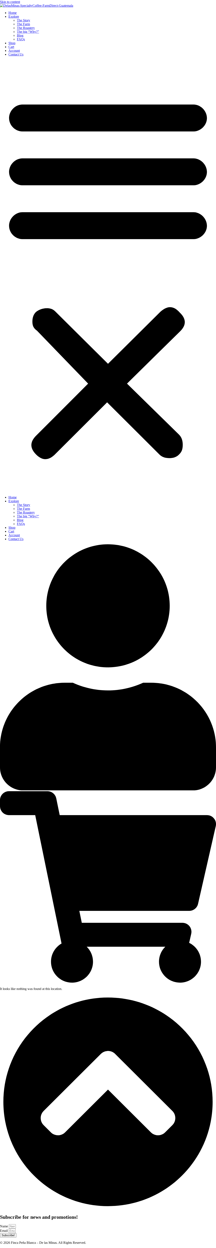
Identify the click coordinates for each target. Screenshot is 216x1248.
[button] (108, 276)
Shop (11, 43)
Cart (11, 47)
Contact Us (15, 54)
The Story (23, 20)
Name (4, 1226)
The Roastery (26, 28)
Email (4, 1230)
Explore (13, 16)
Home (12, 13)
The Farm (23, 24)
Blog (20, 35)
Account (14, 50)
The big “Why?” (28, 31)
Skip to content (10, 2)
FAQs (21, 39)
